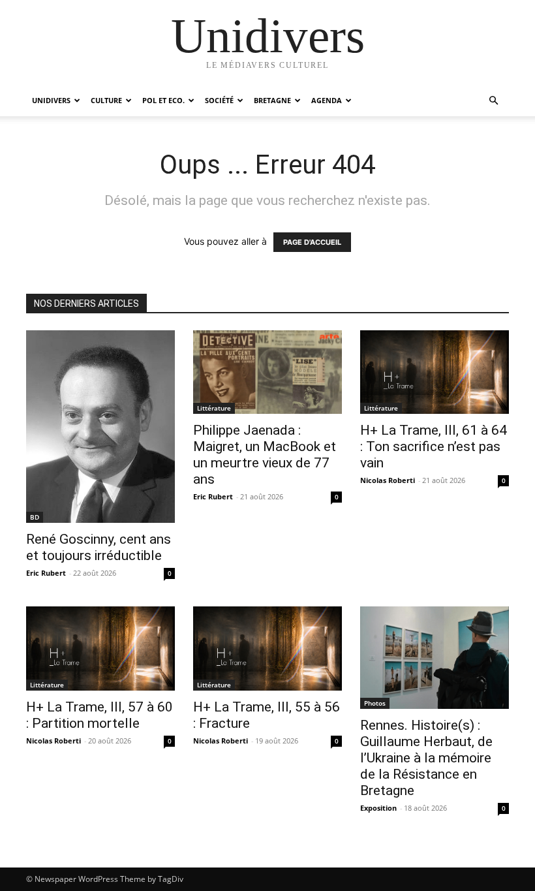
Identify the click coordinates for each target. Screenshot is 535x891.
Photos (375, 703)
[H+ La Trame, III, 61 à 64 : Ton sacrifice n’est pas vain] (434, 372)
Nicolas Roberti (387, 480)
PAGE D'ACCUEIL (312, 242)
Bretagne (272, 100)
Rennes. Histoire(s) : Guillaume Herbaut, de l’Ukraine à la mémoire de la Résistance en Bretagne (426, 757)
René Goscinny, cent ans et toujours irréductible (98, 547)
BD (34, 517)
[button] (493, 101)
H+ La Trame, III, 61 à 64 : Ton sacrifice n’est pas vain (433, 446)
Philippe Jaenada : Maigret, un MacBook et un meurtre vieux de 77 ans (264, 454)
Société (219, 100)
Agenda (326, 100)
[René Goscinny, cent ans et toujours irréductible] (100, 426)
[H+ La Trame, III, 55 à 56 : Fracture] (267, 648)
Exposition (378, 808)
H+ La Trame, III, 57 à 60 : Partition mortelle (99, 715)
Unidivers (51, 100)
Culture (106, 100)
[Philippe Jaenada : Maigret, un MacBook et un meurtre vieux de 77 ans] (267, 372)
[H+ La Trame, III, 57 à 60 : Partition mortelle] (100, 648)
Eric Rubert (46, 573)
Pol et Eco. (163, 100)
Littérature (214, 408)
